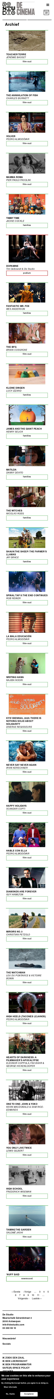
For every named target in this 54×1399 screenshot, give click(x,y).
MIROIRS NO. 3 (14, 932)
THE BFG (11, 347)
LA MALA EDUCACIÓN (18, 637)
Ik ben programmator (16, 1365)
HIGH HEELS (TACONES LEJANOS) (26, 1017)
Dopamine (12, 266)
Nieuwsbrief (9, 1339)
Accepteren (29, 1394)
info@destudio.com (13, 1325)
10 (33, 1295)
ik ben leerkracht (14, 1361)
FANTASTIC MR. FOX (17, 306)
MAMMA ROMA (14, 177)
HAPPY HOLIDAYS (16, 806)
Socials (6, 1344)
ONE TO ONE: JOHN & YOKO (21, 1104)
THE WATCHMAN (15, 973)
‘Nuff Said (13, 1275)
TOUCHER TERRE (16, 55)
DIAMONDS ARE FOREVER (21, 892)
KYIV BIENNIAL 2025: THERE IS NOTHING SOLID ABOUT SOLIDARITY (23, 721)
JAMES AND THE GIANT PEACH (24, 429)
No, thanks (10, 1394)
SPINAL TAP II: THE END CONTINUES (27, 596)
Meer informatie (10, 1387)
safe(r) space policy (16, 1368)
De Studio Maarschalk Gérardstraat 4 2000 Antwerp (17, 1318)
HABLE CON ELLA (16, 851)
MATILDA (11, 470)
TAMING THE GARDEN (18, 1230)
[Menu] (46, 5)
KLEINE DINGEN (15, 388)
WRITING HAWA (15, 677)
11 (38, 1295)
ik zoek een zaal (13, 1358)
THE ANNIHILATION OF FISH (22, 96)
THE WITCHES (14, 511)
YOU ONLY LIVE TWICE (19, 1148)
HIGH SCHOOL (14, 1189)
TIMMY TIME (13, 218)
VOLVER (11, 136)
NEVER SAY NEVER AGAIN (21, 765)
